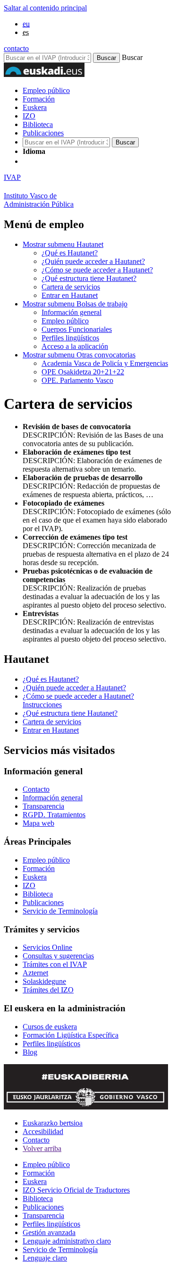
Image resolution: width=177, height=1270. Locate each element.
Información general (71, 312)
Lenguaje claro (45, 1258)
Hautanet (63, 244)
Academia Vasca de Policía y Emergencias (105, 363)
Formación (39, 99)
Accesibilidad (43, 1131)
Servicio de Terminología (60, 911)
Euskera (35, 107)
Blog (30, 1052)
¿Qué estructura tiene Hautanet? (89, 278)
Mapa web (38, 823)
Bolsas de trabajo (75, 304)
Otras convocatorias (79, 355)
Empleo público (46, 90)
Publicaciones (43, 133)
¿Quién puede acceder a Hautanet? (93, 261)
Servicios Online (47, 947)
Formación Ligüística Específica (70, 1035)
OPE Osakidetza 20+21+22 (83, 372)
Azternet (35, 973)
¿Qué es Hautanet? (70, 253)
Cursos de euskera (50, 1027)
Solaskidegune (44, 981)
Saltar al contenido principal (45, 8)
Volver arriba (42, 1148)
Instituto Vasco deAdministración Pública (39, 200)
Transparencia (43, 806)
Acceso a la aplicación (75, 346)
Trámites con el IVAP (55, 964)
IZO (29, 116)
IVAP (12, 177)
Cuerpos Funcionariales (77, 329)
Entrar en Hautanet (70, 295)
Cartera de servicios (71, 287)
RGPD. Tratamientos (54, 815)
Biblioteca (38, 124)
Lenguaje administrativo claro (67, 1241)
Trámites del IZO (48, 990)
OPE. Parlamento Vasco (77, 380)
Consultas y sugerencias (58, 956)
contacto (16, 48)
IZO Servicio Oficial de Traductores (76, 1190)
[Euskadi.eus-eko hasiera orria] (58, 161)
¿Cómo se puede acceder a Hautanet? (97, 270)
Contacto (36, 789)
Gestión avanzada (49, 1232)
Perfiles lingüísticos (70, 338)
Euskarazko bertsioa (53, 1123)
